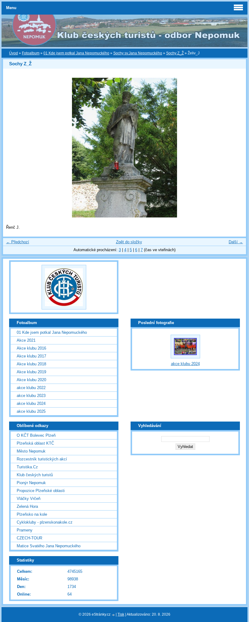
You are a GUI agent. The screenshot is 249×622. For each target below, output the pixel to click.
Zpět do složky (129, 242)
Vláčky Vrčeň (28, 498)
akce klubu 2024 (31, 403)
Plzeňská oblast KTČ (35, 443)
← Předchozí (17, 242)
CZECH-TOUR (29, 538)
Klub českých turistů (35, 475)
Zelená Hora (27, 506)
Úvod (13, 53)
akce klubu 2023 (31, 395)
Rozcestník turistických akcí (42, 459)
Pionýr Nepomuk (31, 482)
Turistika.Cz (27, 467)
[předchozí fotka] (13, 147)
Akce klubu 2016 (31, 348)
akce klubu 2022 (31, 387)
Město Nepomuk (31, 451)
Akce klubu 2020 (31, 380)
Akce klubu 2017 (31, 356)
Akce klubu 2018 (31, 364)
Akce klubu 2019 (31, 372)
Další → (236, 242)
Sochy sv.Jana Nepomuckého (137, 53)
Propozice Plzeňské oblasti (41, 490)
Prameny (24, 530)
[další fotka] (236, 147)
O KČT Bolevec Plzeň (36, 435)
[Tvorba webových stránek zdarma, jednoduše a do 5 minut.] (113, 614)
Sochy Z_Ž (175, 53)
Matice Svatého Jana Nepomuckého (48, 546)
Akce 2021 (26, 340)
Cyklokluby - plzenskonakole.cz (45, 522)
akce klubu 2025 (31, 411)
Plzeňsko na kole (32, 514)
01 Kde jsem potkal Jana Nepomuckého (76, 53)
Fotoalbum (30, 53)
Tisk (121, 614)
